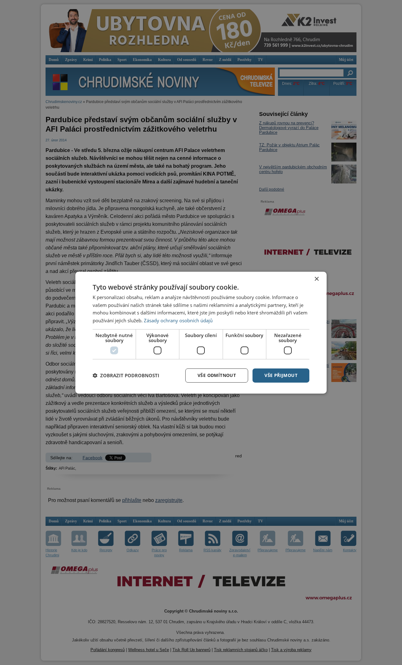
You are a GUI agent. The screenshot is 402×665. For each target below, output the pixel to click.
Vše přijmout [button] (280, 375)
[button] (126, 375)
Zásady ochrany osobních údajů (178, 320)
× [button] (316, 278)
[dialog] (201, 332)
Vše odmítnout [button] (217, 375)
